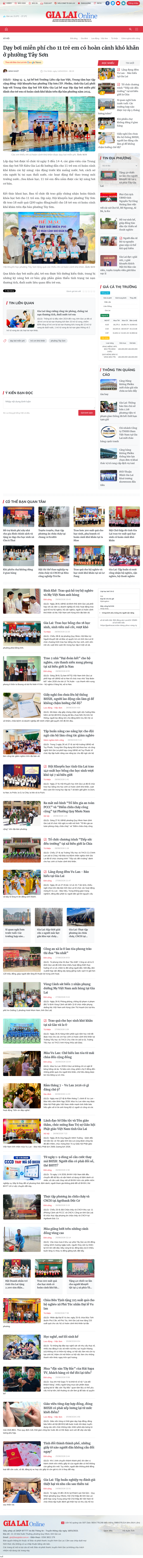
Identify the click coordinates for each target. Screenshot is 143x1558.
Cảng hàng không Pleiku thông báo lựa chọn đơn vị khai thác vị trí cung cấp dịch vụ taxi (119, 456)
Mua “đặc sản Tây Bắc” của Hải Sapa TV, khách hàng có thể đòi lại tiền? (69, 1370)
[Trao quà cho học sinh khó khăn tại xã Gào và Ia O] (22, 1031)
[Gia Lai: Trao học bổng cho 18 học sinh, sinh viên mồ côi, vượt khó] (22, 633)
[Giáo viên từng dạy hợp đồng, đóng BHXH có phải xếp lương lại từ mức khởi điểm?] (22, 1414)
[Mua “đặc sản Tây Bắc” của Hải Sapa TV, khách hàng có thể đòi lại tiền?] (22, 1379)
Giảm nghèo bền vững (130, 38)
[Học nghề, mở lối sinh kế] (22, 1347)
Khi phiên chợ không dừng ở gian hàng (127, 122)
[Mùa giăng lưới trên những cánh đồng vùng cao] (22, 1239)
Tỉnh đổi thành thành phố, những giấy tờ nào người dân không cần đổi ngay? (69, 1447)
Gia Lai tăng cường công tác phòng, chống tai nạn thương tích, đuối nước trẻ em (62, 313)
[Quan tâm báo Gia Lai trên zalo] (113, 3)
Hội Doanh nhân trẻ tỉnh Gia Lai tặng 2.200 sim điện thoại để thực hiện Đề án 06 (16, 1284)
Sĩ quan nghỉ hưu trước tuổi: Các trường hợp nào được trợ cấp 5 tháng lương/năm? (119, 107)
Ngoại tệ (105, 315)
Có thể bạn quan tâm (25, 502)
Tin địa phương (117, 158)
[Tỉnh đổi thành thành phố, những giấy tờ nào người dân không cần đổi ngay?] (22, 1453)
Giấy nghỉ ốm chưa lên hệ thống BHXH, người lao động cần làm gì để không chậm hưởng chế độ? (118, 140)
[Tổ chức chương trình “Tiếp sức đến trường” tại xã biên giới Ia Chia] (106, 88)
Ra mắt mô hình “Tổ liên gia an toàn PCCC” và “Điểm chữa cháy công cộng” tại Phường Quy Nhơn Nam (69, 807)
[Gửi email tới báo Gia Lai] (123, 3)
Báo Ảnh (22, 3)
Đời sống (74, 38)
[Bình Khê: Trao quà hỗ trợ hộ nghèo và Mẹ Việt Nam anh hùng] (22, 601)
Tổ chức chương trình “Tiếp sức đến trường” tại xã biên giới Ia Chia (128, 89)
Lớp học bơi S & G (107, 591)
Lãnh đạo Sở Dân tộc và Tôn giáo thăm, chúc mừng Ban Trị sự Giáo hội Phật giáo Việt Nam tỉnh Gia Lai (69, 1125)
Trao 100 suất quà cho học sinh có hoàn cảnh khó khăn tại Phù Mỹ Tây (48, 1284)
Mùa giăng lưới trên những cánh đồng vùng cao (66, 1231)
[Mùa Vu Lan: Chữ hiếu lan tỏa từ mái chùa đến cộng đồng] (22, 1063)
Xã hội (6, 38)
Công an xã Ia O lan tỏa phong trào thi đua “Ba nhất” (68, 951)
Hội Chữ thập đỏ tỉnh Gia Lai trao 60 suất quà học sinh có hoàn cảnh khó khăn (123, 535)
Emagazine (86, 3)
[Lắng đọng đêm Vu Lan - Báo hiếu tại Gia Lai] (106, 73)
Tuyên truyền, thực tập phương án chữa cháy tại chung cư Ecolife (52, 533)
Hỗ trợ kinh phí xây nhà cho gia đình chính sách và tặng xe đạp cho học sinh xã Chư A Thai (18, 535)
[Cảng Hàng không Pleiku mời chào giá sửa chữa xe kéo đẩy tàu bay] (108, 384)
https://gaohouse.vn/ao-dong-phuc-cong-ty (118, 625)
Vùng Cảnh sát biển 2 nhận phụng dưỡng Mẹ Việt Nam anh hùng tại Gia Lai (69, 988)
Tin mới (130, 63)
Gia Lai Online (24, 1522)
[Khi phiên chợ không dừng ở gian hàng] (106, 122)
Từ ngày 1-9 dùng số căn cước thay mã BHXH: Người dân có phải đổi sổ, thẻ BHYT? (69, 1161)
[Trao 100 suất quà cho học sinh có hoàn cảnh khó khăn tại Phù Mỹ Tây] (49, 1268)
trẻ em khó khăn (37, 340)
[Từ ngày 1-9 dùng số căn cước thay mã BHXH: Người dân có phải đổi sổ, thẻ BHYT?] (22, 1167)
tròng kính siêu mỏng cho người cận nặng (118, 613)
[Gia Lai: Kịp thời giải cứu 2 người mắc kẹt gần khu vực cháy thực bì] (49, 917)
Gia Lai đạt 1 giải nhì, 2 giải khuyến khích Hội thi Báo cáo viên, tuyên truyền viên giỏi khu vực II (118, 265)
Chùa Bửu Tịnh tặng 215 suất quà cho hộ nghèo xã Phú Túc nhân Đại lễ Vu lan (69, 1304)
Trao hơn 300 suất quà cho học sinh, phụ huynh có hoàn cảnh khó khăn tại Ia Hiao (88, 535)
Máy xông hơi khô (107, 606)
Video (9, 3)
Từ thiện (114, 38)
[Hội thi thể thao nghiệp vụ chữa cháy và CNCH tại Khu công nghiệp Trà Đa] (54, 555)
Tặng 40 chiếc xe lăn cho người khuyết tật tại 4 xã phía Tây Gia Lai (119, 179)
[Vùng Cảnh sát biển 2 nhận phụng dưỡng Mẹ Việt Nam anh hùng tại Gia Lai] (22, 994)
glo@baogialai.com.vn (19, 1537)
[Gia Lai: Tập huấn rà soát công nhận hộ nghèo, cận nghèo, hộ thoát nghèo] (124, 555)
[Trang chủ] (6, 29)
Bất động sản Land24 (122, 620)
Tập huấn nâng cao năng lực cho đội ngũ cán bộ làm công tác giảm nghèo (69, 733)
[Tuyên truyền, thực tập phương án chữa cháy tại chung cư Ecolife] (54, 516)
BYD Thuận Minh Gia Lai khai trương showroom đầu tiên (118, 478)
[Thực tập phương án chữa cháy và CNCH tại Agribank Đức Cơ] (22, 1207)
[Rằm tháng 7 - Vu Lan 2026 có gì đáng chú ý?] (22, 1095)
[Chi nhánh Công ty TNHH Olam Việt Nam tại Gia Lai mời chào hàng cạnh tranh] (108, 431)
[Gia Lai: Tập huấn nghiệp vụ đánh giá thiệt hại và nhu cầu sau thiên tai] (22, 1490)
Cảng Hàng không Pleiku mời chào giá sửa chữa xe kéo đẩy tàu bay (119, 387)
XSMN (134, 620)
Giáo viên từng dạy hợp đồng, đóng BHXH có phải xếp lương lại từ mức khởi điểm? (68, 1408)
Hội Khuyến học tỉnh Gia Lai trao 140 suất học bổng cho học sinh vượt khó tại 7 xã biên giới (69, 771)
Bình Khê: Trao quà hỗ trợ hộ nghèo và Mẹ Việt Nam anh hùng (68, 593)
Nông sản (105, 293)
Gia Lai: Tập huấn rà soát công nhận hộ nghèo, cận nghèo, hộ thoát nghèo (123, 573)
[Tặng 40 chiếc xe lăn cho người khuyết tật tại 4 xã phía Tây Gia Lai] (80, 1268)
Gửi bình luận (87, 412)
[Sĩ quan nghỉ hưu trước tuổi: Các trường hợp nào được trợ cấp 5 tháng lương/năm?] (106, 104)
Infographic (102, 3)
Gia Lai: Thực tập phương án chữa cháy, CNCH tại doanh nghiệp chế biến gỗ (79, 933)
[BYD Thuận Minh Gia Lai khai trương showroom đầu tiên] (108, 475)
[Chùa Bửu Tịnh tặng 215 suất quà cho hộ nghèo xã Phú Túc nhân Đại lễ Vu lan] (22, 1310)
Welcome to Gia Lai (66, 3)
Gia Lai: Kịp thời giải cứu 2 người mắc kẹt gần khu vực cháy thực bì (48, 933)
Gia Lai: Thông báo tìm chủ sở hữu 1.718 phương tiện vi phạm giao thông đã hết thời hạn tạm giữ (118, 411)
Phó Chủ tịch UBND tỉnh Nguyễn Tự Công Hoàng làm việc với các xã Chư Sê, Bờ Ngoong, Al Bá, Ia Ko (119, 202)
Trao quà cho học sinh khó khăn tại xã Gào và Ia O (68, 1023)
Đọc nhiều (108, 63)
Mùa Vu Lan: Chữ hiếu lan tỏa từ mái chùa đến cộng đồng (69, 1055)
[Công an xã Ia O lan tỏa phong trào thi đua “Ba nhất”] (22, 959)
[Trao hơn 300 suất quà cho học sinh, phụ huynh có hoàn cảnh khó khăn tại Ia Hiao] (89, 516)
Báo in (35, 3)
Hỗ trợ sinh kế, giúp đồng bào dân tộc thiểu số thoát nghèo (128, 224)
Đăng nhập (133, 3)
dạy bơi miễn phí (17, 340)
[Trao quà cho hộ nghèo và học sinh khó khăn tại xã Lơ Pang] (89, 555)
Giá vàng (105, 338)
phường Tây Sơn (58, 340)
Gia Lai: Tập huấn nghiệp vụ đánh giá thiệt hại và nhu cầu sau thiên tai (69, 1482)
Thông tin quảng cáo (119, 372)
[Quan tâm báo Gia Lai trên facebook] (107, 3)
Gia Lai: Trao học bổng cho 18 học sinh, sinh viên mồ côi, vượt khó (67, 625)
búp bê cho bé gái (107, 599)
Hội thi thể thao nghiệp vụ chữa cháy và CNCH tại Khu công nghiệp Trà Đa (53, 573)
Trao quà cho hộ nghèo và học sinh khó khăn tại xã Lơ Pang (89, 573)
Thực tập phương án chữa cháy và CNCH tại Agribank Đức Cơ (66, 1198)
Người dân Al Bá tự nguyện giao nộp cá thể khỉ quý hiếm (128, 243)
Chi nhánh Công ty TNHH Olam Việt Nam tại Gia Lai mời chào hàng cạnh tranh (118, 435)
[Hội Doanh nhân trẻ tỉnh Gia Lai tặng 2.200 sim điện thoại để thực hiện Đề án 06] (17, 1268)
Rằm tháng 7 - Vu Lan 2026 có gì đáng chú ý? (66, 1087)
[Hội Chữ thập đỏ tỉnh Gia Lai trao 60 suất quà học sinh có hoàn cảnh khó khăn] (124, 516)
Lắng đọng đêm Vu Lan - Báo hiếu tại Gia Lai (128, 73)
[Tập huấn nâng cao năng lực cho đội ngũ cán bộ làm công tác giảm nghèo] (22, 741)
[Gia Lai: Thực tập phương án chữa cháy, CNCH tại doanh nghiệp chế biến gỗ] (80, 917)
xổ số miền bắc (106, 620)
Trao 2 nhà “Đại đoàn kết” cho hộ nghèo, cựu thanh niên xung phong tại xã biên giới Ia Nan (68, 662)
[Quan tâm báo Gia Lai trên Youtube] (118, 3)
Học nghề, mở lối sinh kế (61, 1336)
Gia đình (84, 38)
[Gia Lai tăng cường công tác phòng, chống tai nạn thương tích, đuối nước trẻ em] (20, 318)
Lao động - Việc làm (99, 38)
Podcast (48, 3)
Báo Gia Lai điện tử (71, 16)
